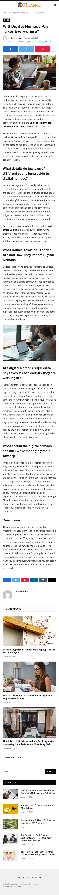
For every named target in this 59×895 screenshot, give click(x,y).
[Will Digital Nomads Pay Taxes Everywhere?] (29, 72)
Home (5, 13)
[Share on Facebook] (10, 49)
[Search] (54, 5)
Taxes (6, 20)
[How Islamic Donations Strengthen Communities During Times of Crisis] (10, 855)
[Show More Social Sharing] (53, 49)
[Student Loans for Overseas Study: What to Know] (10, 809)
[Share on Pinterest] (42, 49)
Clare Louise (16, 38)
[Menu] (4, 5)
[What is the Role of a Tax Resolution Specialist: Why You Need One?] (29, 677)
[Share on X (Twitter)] (26, 49)
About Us (37, 877)
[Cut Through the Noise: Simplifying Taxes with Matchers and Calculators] (10, 794)
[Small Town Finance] (29, 5)
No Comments (35, 42)
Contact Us (23, 877)
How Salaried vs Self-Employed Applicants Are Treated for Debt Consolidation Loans (35, 838)
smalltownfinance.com (12, 887)
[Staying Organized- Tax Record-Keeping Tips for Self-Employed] (29, 631)
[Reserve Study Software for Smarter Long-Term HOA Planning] (10, 824)
